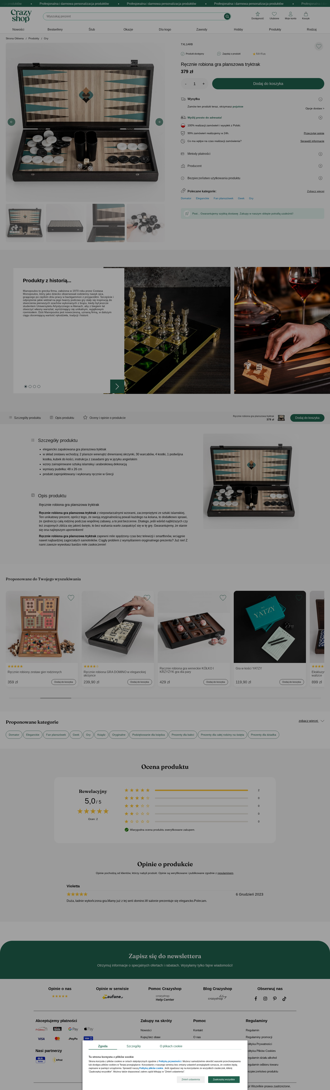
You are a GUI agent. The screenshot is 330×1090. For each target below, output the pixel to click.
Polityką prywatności (170, 1061)
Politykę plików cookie (151, 1068)
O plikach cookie (171, 1046)
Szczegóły (134, 1046)
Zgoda (103, 1046)
